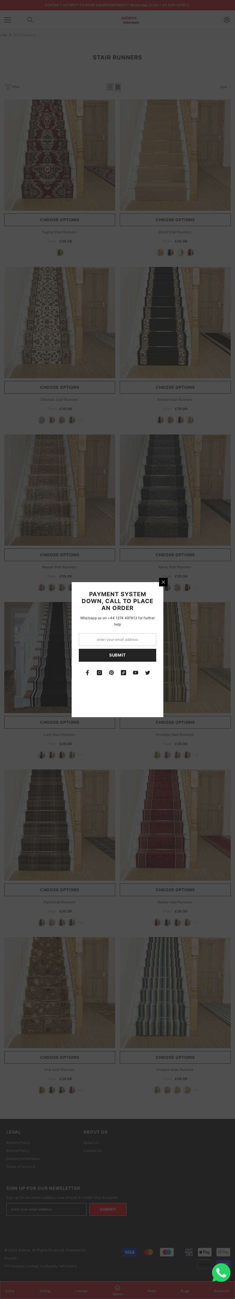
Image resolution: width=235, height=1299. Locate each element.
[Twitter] (148, 673)
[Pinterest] (111, 673)
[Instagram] (99, 673)
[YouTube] (136, 673)
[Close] (163, 582)
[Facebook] (87, 673)
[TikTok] (123, 673)
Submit (117, 655)
